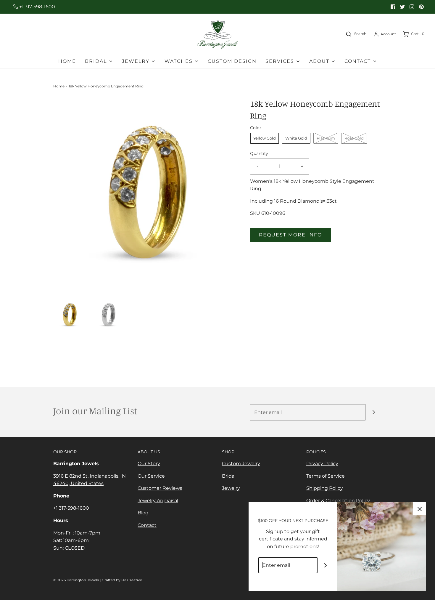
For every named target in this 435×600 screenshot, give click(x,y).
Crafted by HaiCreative (122, 580)
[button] (69, 314)
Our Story (149, 463)
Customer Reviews (160, 488)
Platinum (326, 138)
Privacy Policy (322, 463)
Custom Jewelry (241, 463)
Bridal (229, 476)
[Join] (373, 412)
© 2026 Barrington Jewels (76, 580)
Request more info (290, 235)
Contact (147, 525)
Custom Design (232, 61)
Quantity (259, 153)
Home (67, 61)
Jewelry (231, 488)
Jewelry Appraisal (158, 500)
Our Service (151, 476)
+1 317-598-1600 (36, 6)
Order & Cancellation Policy (338, 500)
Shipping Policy (324, 488)
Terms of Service (325, 476)
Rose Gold (354, 138)
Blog (143, 513)
